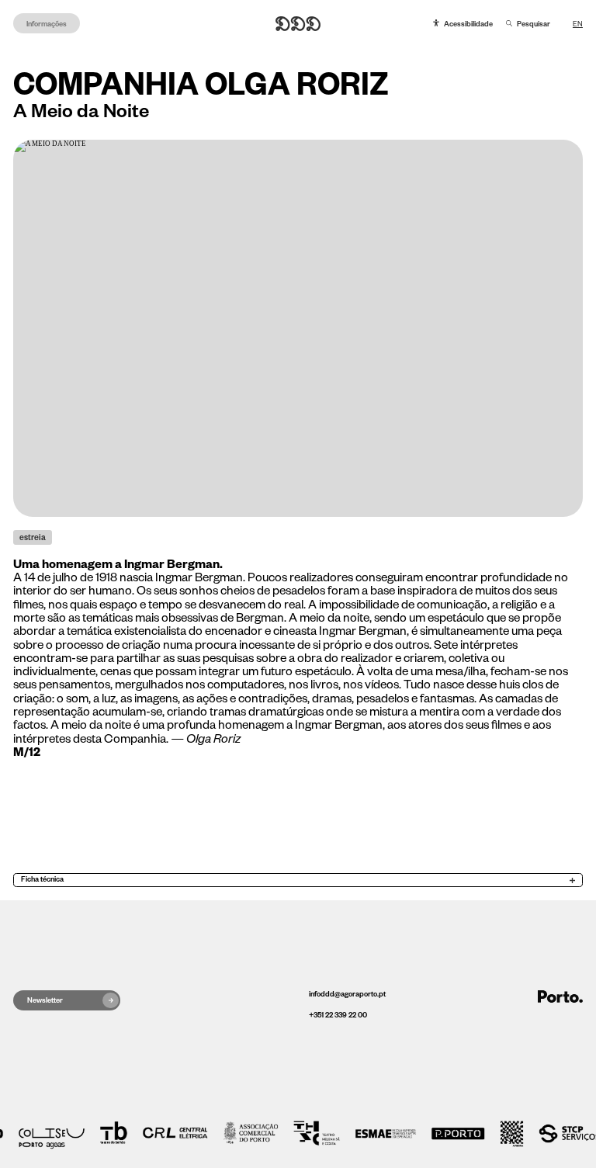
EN (578, 23)
